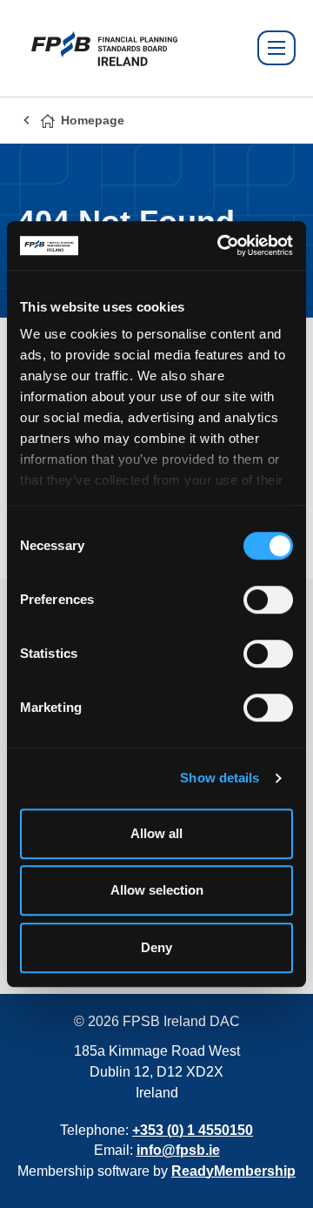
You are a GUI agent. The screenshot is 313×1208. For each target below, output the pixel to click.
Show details (219, 777)
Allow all (156, 833)
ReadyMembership (233, 1171)
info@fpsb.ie (178, 1150)
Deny (156, 947)
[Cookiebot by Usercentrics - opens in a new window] (221, 245)
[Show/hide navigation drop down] (276, 47)
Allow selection (156, 890)
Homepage (92, 120)
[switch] (268, 600)
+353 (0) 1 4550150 (192, 1130)
